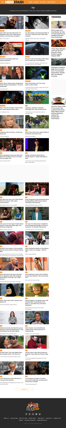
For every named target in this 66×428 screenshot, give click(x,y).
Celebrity (36, 2)
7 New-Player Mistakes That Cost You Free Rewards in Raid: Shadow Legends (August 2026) (58, 52)
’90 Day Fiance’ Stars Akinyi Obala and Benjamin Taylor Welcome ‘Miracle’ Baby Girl (36, 354)
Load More (24, 389)
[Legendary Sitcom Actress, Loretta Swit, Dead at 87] (12, 121)
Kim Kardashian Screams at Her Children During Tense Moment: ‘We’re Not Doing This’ (36, 276)
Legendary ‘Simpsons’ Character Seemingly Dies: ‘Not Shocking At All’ (35, 108)
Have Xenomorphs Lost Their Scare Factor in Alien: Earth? (35, 84)
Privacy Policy (32, 418)
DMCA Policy (41, 418)
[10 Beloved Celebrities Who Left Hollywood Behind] (12, 48)
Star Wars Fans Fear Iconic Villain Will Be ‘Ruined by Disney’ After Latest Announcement (11, 201)
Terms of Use (57, 418)
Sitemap (21, 420)
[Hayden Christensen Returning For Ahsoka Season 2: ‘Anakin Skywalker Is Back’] (37, 144)
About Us (6, 418)
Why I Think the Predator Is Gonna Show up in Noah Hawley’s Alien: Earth (11, 108)
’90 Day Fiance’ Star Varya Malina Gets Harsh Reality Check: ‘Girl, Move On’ (11, 353)
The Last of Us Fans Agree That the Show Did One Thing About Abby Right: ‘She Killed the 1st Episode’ (11, 225)
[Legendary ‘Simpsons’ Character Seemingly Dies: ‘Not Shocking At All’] (37, 97)
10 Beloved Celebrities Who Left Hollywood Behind (9, 59)
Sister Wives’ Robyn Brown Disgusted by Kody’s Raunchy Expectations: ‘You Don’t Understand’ (11, 85)
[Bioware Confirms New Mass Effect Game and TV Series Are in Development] (37, 48)
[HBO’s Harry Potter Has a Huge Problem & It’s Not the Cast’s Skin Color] (37, 121)
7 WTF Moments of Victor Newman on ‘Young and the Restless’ (10, 379)
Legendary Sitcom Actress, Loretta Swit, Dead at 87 (11, 133)
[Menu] (3, 2)
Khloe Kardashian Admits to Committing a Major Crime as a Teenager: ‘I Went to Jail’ (37, 250)
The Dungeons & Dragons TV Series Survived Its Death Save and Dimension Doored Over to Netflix (36, 380)
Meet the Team (23, 418)
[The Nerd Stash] (14, 2)
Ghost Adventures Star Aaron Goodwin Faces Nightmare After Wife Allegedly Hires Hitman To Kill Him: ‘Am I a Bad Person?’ (11, 277)
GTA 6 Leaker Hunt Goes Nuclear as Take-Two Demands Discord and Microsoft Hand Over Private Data (58, 34)
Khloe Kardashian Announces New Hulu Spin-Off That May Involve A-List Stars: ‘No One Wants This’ (11, 156)
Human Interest (51, 2)
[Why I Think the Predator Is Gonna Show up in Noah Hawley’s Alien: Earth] (12, 97)
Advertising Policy (42, 420)
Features (28, 30)
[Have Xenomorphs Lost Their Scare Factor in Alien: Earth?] (37, 72)
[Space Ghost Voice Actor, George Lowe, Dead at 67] (12, 290)
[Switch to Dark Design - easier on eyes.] (63, 2)
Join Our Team (14, 418)
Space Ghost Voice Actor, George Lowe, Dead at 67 (11, 301)
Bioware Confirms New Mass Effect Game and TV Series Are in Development (37, 59)
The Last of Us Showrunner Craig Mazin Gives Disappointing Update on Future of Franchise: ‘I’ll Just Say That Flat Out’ (36, 225)
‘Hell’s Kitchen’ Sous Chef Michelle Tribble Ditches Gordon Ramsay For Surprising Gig (35, 329)
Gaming (30, 2)
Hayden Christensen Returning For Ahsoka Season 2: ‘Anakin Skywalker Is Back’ (36, 156)
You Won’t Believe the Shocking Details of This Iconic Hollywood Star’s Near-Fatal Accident (37, 34)
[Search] (61, 2)
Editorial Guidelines (30, 420)
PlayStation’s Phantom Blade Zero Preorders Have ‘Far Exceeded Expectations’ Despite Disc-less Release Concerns (58, 72)
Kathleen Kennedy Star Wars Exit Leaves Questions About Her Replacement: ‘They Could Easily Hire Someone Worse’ (11, 329)
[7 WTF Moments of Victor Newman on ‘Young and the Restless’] (12, 368)
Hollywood (43, 2)
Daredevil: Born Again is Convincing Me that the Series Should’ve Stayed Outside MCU (11, 250)
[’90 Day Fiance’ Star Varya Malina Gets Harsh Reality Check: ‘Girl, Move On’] (12, 342)
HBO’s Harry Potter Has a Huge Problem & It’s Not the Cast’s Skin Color (37, 133)
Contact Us (49, 418)
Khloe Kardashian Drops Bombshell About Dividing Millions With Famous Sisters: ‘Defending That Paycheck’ (37, 201)
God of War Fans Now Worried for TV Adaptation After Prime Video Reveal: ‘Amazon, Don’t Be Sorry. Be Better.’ (10, 34)
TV (1, 81)
